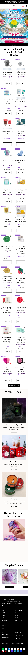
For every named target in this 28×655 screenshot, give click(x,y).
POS (11, 641)
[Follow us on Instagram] (19, 634)
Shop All (4, 624)
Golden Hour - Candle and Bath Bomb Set (21, 217)
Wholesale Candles (20, 621)
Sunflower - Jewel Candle (7, 217)
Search (17, 611)
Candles (4, 613)
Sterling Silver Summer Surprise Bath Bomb (21, 70)
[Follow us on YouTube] (16, 637)
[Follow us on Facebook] (16, 634)
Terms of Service (6, 635)
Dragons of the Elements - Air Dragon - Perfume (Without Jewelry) (21, 247)
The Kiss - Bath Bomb (7, 277)
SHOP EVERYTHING (14, 383)
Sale (3, 626)
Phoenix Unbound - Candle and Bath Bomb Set (21, 100)
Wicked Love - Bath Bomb (7, 367)
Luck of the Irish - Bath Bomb (7, 245)
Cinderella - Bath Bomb (21, 159)
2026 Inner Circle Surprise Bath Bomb (7, 70)
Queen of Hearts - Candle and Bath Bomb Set (7, 130)
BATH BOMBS (9, 585)
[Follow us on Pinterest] (22, 634)
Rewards (17, 613)
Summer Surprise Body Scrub (7, 99)
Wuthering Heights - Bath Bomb (20, 306)
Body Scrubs (5, 616)
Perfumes (4, 619)
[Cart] (25, 4)
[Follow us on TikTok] (19, 637)
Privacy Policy (5, 633)
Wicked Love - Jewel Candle (20, 367)
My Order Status (19, 616)
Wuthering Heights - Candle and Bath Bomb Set (7, 307)
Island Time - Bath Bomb (21, 277)
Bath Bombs (5, 611)
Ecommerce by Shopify (19, 641)
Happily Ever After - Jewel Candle (21, 129)
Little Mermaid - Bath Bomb (7, 159)
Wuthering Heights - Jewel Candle (7, 336)
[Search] (4, 4)
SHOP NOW (14, 430)
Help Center (18, 619)
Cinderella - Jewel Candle (7, 188)
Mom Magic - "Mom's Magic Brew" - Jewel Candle (20, 337)
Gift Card (4, 621)
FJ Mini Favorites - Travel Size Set (21, 188)
